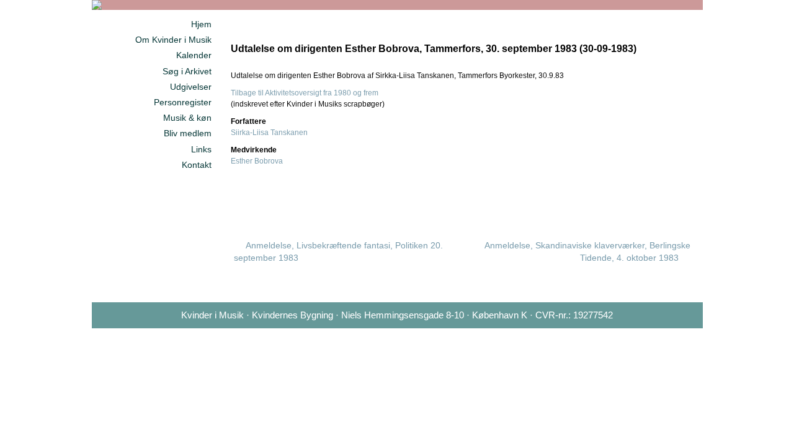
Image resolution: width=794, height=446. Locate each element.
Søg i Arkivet (187, 71)
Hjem (201, 24)
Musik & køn (187, 118)
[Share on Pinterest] (645, 197)
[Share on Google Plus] (625, 197)
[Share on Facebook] (605, 197)
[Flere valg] (685, 197)
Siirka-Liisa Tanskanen (269, 132)
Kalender (194, 55)
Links (201, 149)
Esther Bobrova (257, 161)
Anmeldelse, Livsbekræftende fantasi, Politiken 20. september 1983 (338, 251)
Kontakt (197, 165)
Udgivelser (191, 87)
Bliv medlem (188, 133)
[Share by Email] (665, 197)
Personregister (183, 102)
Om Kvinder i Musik (173, 40)
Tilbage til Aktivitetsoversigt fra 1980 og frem (304, 93)
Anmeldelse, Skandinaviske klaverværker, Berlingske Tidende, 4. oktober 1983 (587, 251)
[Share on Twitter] (585, 197)
